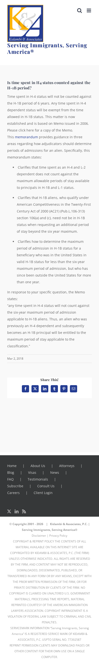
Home (12, 465)
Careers (13, 492)
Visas (32, 472)
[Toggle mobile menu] (89, 10)
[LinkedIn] (17, 511)
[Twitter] (9, 511)
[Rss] (24, 511)
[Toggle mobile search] (79, 10)
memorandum (26, 137)
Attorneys (66, 465)
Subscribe (15, 486)
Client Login (43, 492)
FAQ (10, 479)
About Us (38, 465)
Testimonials (38, 479)
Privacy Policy (58, 536)
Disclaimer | (40, 536)
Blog (10, 472)
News (54, 472)
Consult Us (46, 486)
